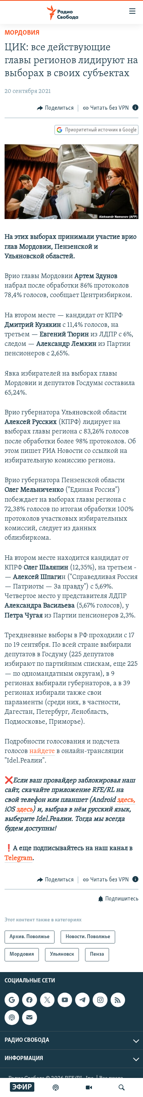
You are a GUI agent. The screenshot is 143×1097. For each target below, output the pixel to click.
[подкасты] (55, 1087)
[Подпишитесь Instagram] (100, 1000)
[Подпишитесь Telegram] (82, 1000)
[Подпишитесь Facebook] (29, 1000)
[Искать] (121, 1087)
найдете (42, 751)
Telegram (18, 858)
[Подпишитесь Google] (12, 1000)
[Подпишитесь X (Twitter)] (47, 1000)
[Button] (55, 108)
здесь (24, 809)
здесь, (125, 800)
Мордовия (22, 33)
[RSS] (118, 1000)
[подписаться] (29, 1017)
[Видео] (88, 1087)
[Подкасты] (12, 1017)
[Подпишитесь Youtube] (65, 1000)
